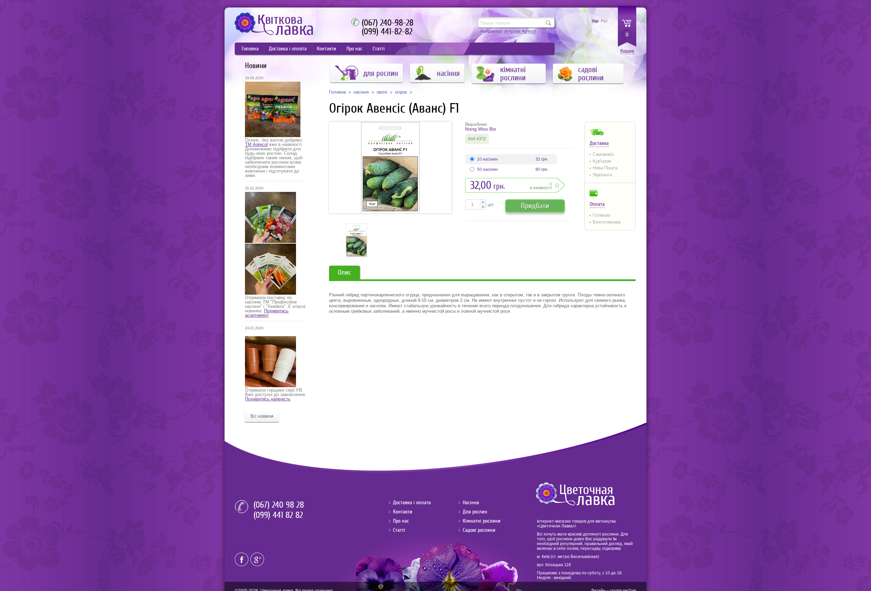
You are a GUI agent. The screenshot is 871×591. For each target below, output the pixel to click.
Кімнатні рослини (481, 521)
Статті (379, 49)
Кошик (627, 51)
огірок (401, 92)
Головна (250, 49)
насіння (361, 92)
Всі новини (262, 416)
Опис (344, 272)
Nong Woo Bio (480, 129)
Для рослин (475, 512)
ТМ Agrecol (256, 144)
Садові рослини (479, 530)
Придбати (535, 205)
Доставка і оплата (288, 49)
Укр (595, 21)
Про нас (354, 49)
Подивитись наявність (268, 398)
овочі (382, 92)
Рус (604, 21)
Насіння (471, 502)
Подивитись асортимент (267, 313)
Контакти (326, 49)
